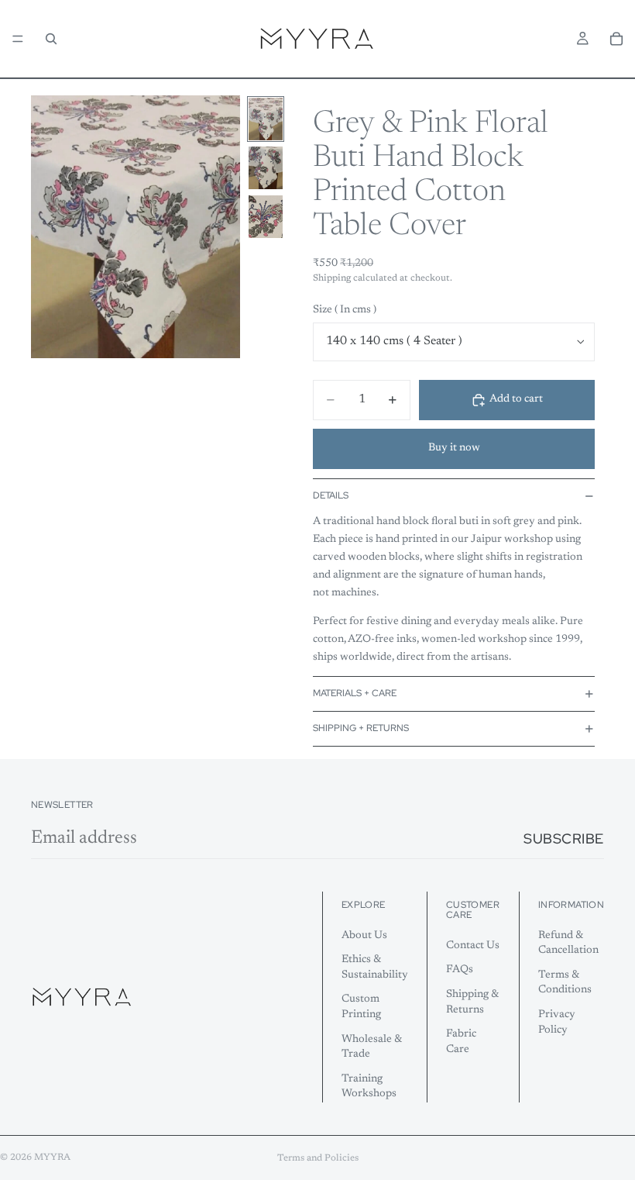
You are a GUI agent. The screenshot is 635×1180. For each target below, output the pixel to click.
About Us (364, 935)
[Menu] (18, 39)
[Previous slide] (48, 226)
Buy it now (454, 448)
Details (330, 495)
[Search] (51, 39)
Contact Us (472, 945)
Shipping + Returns (361, 728)
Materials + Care (354, 693)
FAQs (459, 970)
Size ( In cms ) (344, 310)
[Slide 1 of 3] (266, 119)
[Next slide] (223, 226)
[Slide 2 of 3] (266, 168)
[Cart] (616, 39)
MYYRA (52, 1157)
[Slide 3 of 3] (266, 216)
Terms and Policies (318, 1158)
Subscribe (563, 838)
